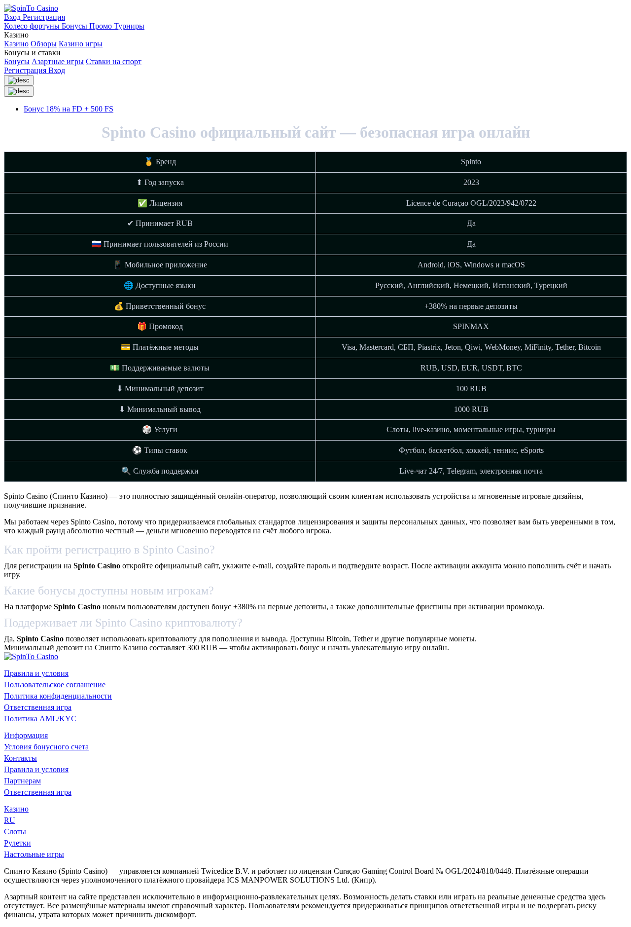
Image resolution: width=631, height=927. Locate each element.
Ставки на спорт (113, 61)
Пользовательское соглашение (54, 684)
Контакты (20, 758)
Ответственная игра (37, 707)
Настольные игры (34, 854)
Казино (16, 43)
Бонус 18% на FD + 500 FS (68, 109)
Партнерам (22, 781)
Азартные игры (58, 61)
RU (9, 820)
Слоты (15, 831)
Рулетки (17, 843)
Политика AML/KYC (40, 718)
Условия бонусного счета (46, 746)
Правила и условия (36, 673)
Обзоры (44, 43)
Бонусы (17, 61)
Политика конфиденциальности (58, 696)
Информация (26, 735)
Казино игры (81, 43)
